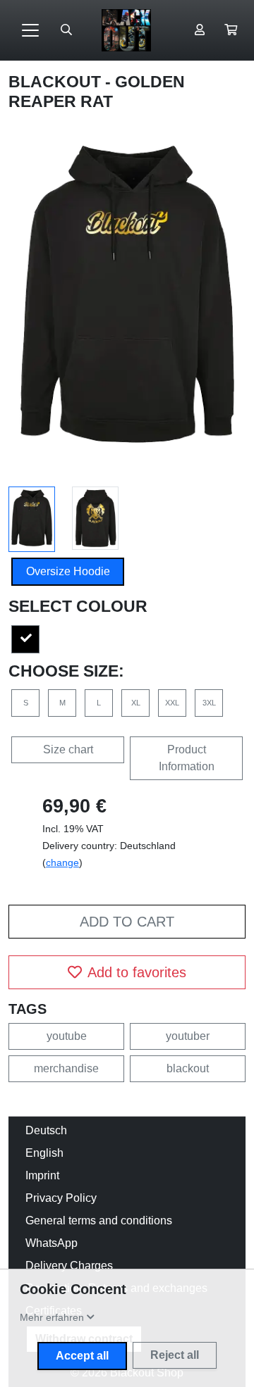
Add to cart (127, 921)
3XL (209, 702)
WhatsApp (51, 1243)
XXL (172, 702)
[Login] (199, 30)
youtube (67, 1036)
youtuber (188, 1036)
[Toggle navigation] (30, 30)
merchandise (66, 1068)
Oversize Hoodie (68, 571)
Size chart (68, 749)
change (62, 862)
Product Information (186, 757)
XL (135, 702)
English (44, 1153)
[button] (231, 30)
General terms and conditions (98, 1220)
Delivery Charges (69, 1266)
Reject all (174, 1355)
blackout (188, 1068)
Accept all (82, 1356)
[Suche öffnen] (66, 30)
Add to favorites (136, 972)
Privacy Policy (61, 1198)
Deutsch (46, 1130)
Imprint (42, 1175)
